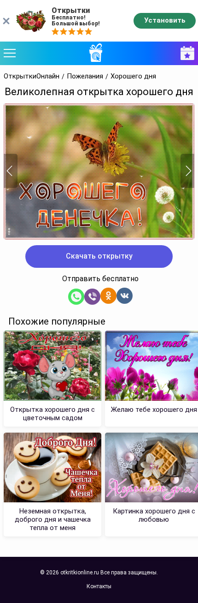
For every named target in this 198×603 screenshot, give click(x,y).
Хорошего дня (133, 76)
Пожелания (85, 76)
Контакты (99, 586)
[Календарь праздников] (185, 53)
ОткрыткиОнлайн (31, 76)
